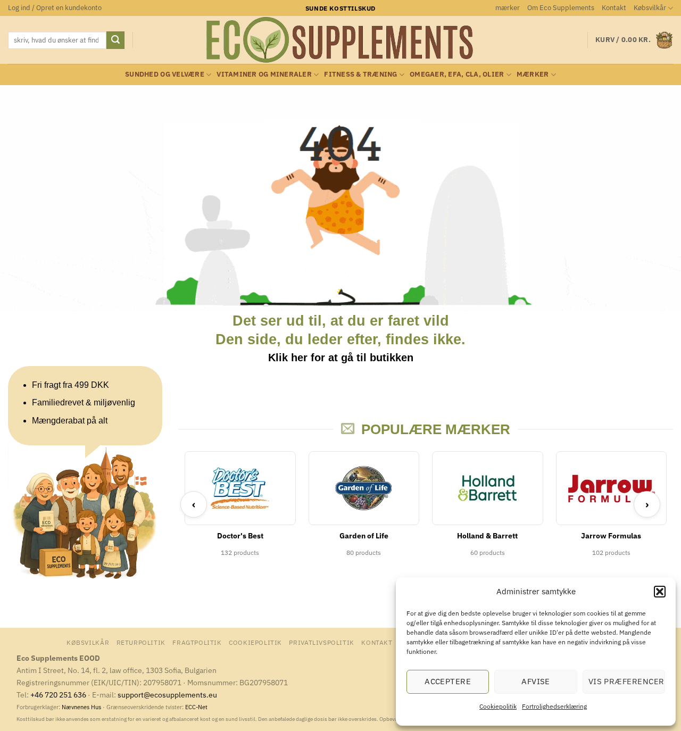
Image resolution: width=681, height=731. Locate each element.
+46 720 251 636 (58, 695)
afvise (535, 681)
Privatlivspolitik (321, 642)
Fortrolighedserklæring (554, 706)
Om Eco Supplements (560, 7)
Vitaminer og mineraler (264, 74)
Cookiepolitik (498, 706)
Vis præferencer (626, 681)
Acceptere (448, 681)
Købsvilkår (650, 7)
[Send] (115, 40)
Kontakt (614, 7)
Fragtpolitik (196, 642)
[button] (659, 591)
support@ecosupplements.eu (167, 695)
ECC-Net (196, 707)
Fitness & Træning (360, 74)
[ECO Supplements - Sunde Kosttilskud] (341, 40)
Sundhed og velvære (164, 74)
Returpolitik (141, 642)
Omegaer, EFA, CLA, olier (457, 74)
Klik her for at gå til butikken (340, 357)
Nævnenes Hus (82, 707)
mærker (507, 7)
